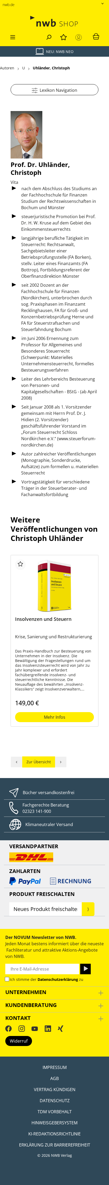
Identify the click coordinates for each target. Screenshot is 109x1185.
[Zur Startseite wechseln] (54, 21)
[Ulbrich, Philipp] (61, 761)
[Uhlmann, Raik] (16, 761)
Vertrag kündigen (54, 1089)
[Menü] (12, 36)
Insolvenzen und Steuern (43, 619)
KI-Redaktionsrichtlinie (54, 1134)
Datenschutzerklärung (58, 979)
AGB (54, 1078)
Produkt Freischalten (42, 894)
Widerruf (19, 1041)
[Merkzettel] (63, 36)
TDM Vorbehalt (55, 1112)
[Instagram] (22, 1028)
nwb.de (9, 4)
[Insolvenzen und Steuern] (54, 585)
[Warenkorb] (96, 36)
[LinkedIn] (48, 1028)
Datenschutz (55, 1101)
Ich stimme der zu (46, 979)
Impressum (55, 1067)
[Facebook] (8, 1028)
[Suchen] (48, 36)
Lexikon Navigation (57, 90)
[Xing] (60, 1028)
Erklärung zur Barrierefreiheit (54, 1145)
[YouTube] (34, 1028)
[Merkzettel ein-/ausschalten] (20, 564)
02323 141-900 (36, 811)
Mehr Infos (54, 717)
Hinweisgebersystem (54, 1123)
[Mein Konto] (79, 37)
